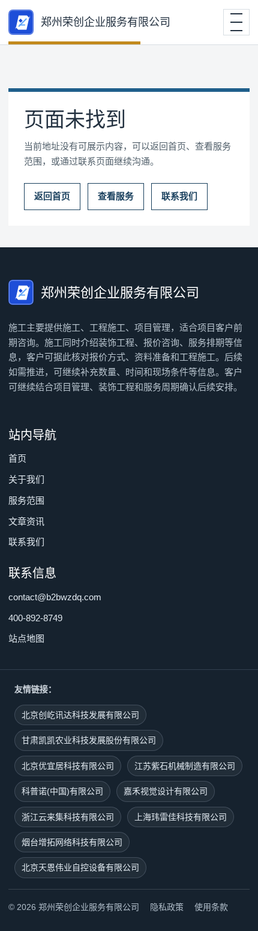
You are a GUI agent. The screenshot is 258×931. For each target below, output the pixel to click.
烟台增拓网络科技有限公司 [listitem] (72, 842)
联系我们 (179, 196)
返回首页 (52, 196)
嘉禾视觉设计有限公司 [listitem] (166, 791)
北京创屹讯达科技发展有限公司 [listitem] (80, 715)
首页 (17, 458)
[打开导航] (236, 22)
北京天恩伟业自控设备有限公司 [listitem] (80, 867)
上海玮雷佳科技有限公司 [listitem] (180, 817)
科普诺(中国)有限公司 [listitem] (62, 791)
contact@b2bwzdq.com (54, 597)
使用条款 (211, 907)
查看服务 (116, 196)
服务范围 (26, 500)
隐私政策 (167, 907)
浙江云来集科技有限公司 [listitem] (68, 817)
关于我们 (26, 479)
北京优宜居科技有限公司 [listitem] (68, 766)
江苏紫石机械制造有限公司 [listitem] (184, 766)
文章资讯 (26, 521)
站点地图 (26, 638)
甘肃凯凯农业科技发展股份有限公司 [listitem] (89, 740)
